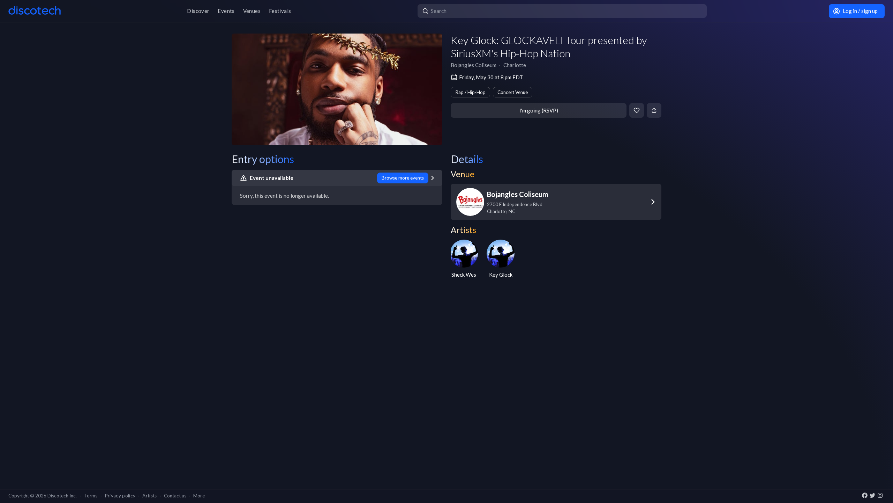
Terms (91, 495)
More (199, 495)
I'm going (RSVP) (538, 110)
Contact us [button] (175, 495)
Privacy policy (120, 495)
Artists (149, 495)
